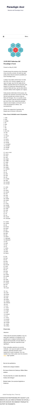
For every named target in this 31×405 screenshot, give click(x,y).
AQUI (5, 355)
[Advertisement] (15, 24)
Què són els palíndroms (9, 363)
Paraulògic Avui (15, 6)
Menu (26, 36)
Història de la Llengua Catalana (11, 366)
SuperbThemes (24, 394)
